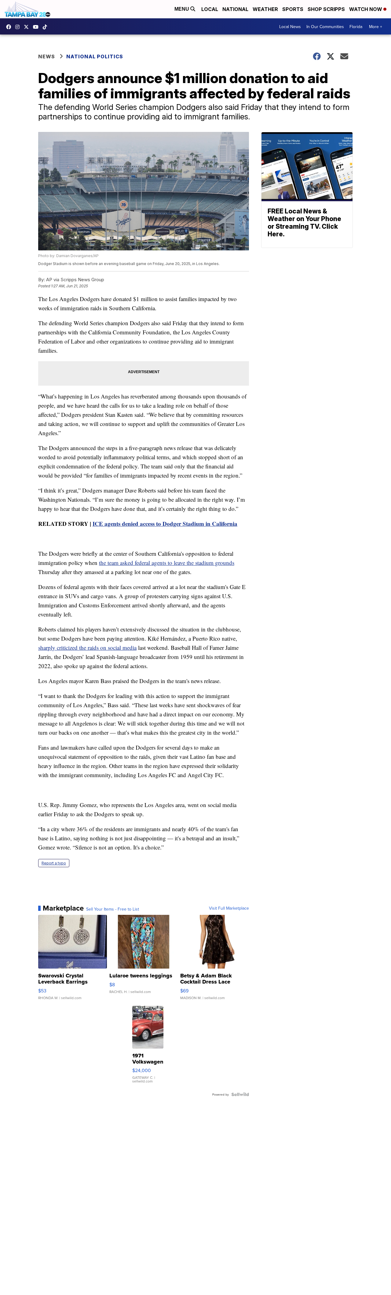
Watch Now (366, 9)
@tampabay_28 (46, 26)
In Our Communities (325, 27)
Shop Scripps (326, 9)
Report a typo (54, 863)
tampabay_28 (19, 26)
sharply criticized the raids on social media (87, 647)
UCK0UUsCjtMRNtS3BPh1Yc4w (37, 26)
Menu (182, 9)
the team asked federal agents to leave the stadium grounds (166, 562)
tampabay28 (28, 26)
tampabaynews (10, 26)
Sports (292, 9)
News (46, 56)
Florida (355, 27)
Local (209, 9)
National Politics (94, 56)
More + (375, 27)
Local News (290, 27)
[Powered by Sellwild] (240, 1094)
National (235, 9)
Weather (265, 9)
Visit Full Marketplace (229, 908)
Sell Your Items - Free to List (112, 909)
